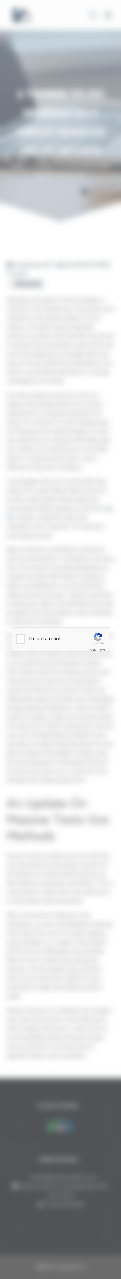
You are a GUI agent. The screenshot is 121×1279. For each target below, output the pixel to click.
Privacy (92, 649)
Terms (101, 649)
